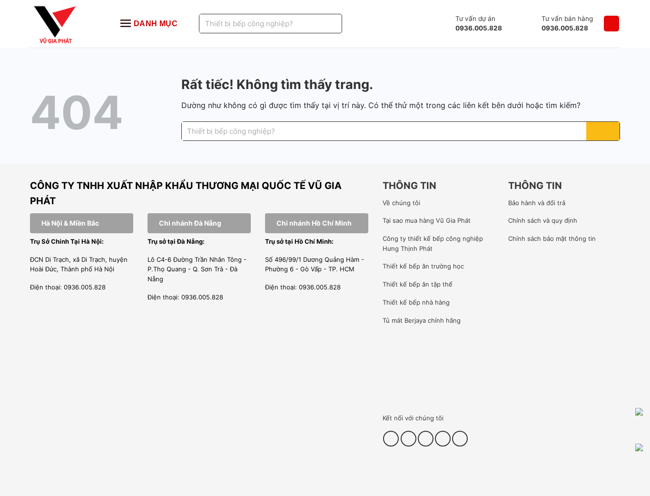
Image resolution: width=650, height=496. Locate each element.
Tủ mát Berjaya (404, 320)
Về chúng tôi (401, 203)
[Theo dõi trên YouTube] (443, 438)
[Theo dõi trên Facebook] (391, 438)
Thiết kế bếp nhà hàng (416, 302)
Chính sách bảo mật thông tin (552, 238)
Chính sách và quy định (542, 220)
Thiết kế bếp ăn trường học (423, 266)
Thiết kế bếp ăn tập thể (418, 284)
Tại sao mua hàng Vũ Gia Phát (427, 220)
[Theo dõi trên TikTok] (408, 438)
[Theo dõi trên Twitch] (460, 438)
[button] (611, 23)
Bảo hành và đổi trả (536, 203)
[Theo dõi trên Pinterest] (425, 438)
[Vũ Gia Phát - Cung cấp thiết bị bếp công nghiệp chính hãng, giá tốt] (65, 24)
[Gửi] (323, 23)
